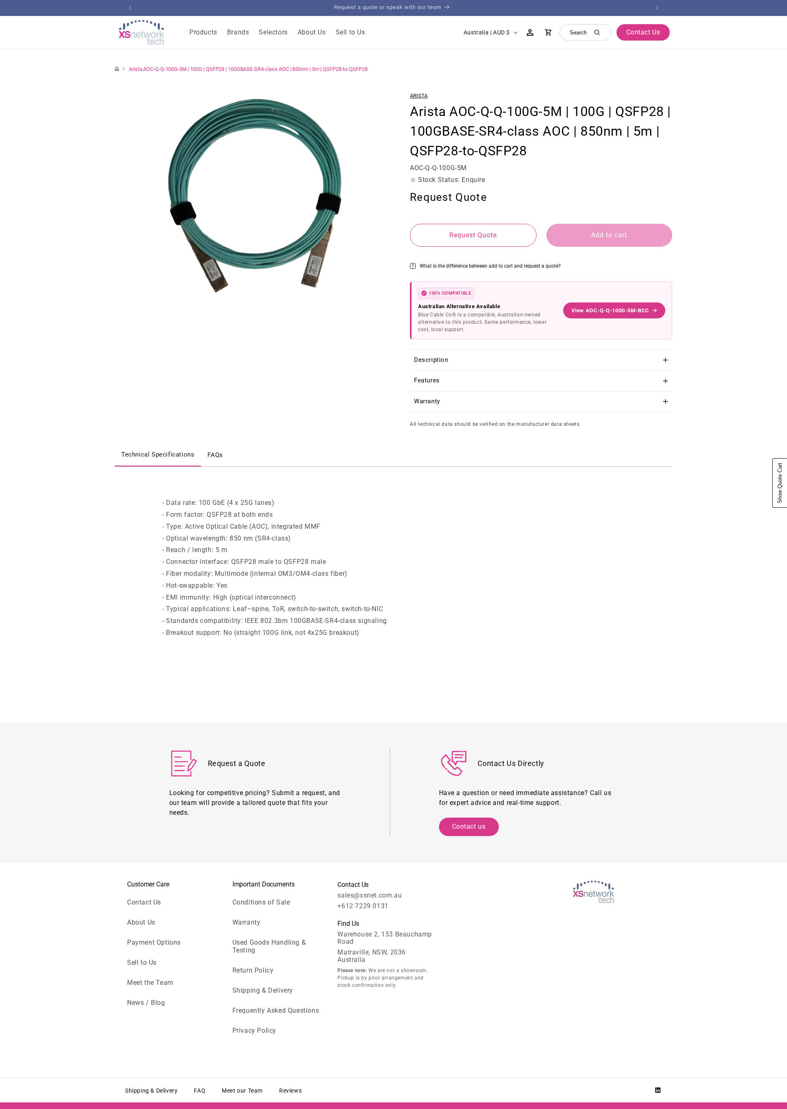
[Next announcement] (657, 8)
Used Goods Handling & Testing (269, 946)
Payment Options (154, 942)
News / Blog (146, 1003)
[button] (203, 32)
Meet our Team (242, 1090)
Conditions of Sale (261, 902)
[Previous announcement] (130, 8)
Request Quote (473, 235)
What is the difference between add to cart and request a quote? (490, 266)
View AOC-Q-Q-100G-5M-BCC (610, 310)
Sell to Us (142, 962)
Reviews (290, 1090)
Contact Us (144, 902)
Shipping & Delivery (262, 990)
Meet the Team (150, 982)
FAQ (199, 1090)
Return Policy (253, 970)
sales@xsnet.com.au (369, 895)
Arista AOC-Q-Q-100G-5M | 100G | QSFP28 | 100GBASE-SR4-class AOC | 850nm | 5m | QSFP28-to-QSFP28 (248, 69)
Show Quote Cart (780, 483)
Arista (419, 96)
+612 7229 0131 (362, 906)
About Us (141, 922)
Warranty (246, 922)
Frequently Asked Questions (275, 1010)
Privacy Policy (254, 1030)
